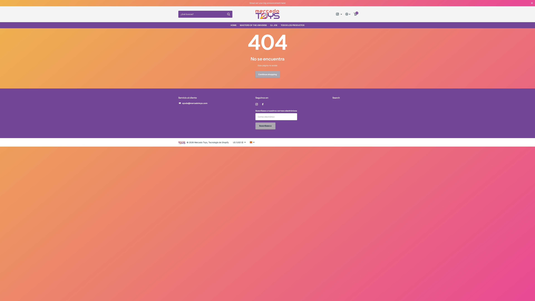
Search (336, 97)
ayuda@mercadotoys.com (194, 103)
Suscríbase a (265, 126)
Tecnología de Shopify (218, 142)
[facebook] (262, 104)
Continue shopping (267, 74)
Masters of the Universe (253, 25)
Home (234, 25)
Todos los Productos (292, 25)
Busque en (228, 14)
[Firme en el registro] (347, 14)
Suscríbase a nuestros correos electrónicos (276, 111)
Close (532, 3)
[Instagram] (256, 104)
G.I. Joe (273, 25)
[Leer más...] (339, 14)
